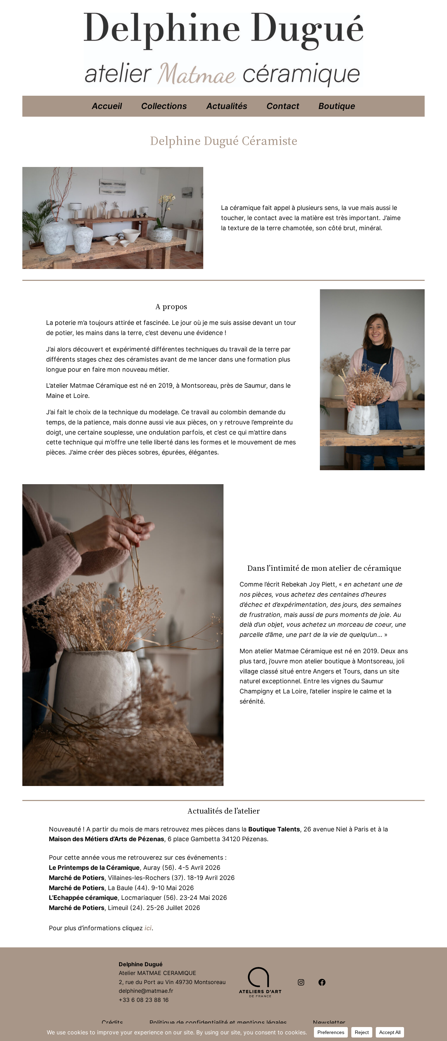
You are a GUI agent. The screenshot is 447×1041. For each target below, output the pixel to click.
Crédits (112, 1022)
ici (148, 928)
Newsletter (329, 1022)
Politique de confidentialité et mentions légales (218, 1022)
